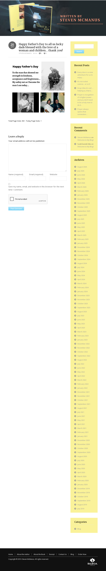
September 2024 (83, 259)
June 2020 (81, 464)
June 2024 (81, 271)
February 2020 (83, 480)
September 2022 (83, 356)
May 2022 (81, 372)
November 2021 (83, 396)
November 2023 (83, 299)
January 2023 (82, 340)
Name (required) (15, 174)
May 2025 (81, 227)
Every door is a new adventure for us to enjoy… (85, 75)
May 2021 (81, 420)
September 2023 (83, 307)
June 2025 (81, 223)
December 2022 (83, 344)
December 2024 (83, 247)
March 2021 (81, 428)
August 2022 (82, 360)
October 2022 (82, 352)
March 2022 (81, 380)
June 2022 (81, 368)
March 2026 (81, 187)
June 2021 (81, 416)
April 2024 (81, 279)
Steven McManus (25, 53)
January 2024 (82, 291)
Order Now (82, 554)
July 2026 (80, 171)
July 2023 (80, 315)
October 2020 (82, 448)
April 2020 (81, 472)
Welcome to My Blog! (85, 140)
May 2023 (81, 323)
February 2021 (83, 432)
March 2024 (81, 283)
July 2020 (80, 460)
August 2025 (82, 215)
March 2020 (81, 476)
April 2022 (81, 376)
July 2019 (80, 508)
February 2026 (83, 191)
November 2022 (83, 348)
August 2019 (82, 504)
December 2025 (83, 199)
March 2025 (81, 235)
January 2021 (82, 436)
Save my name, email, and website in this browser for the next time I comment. (36, 188)
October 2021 (82, 400)
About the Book (39, 554)
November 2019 (83, 492)
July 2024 (80, 267)
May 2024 (81, 275)
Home (10, 554)
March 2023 (81, 332)
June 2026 (81, 175)
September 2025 (83, 211)
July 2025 (80, 219)
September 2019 (83, 500)
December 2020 (83, 440)
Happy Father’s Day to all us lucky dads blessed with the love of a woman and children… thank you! (41, 47)
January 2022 (82, 388)
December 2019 (83, 488)
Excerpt (52, 554)
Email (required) (36, 174)
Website (53, 174)
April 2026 (81, 183)
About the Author (23, 554)
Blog (35, 53)
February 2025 (83, 239)
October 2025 (82, 207)
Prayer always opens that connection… (83, 111)
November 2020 (83, 444)
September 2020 (83, 452)
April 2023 (81, 327)
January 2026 (82, 195)
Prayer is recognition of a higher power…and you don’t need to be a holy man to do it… (85, 100)
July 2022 (80, 364)
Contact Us (63, 554)
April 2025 (81, 231)
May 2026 (81, 179)
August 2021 (82, 408)
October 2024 (82, 255)
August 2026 (82, 167)
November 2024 (83, 251)
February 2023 (83, 336)
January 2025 (82, 243)
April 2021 (81, 424)
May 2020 (81, 468)
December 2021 (83, 392)
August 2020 (82, 456)
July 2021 (80, 412)
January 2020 (82, 484)
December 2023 (83, 295)
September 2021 (83, 404)
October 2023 (82, 303)
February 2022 (83, 384)
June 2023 (81, 319)
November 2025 (83, 203)
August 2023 (82, 311)
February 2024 (83, 287)
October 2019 (82, 496)
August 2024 (82, 263)
